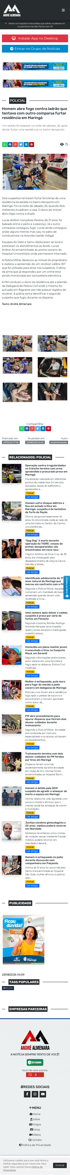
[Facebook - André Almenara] (27, 1094)
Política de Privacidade (36, 1145)
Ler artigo (32, 497)
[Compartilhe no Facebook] (10, 144)
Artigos (36, 1124)
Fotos (36, 1129)
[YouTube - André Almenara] (43, 1094)
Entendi (60, 1165)
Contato (36, 1139)
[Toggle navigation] (63, 10)
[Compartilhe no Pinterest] (31, 144)
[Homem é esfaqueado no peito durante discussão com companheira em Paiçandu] (11, 865)
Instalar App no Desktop (38, 38)
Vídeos (36, 1134)
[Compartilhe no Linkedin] (26, 144)
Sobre (36, 1119)
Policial (30, 493)
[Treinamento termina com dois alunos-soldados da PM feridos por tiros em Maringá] (11, 761)
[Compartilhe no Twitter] (20, 144)
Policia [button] (9, 988)
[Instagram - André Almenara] (35, 1094)
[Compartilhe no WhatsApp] (4, 144)
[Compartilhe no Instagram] (15, 144)
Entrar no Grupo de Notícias (37, 49)
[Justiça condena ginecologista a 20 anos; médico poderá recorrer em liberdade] (11, 830)
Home (36, 1114)
